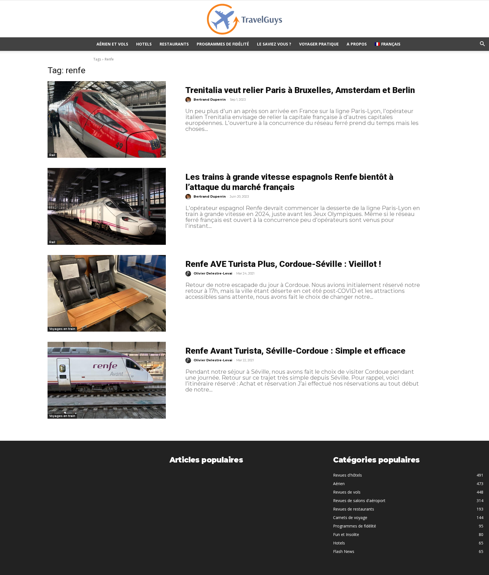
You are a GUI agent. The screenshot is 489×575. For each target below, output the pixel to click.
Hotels (144, 44)
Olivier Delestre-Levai (213, 273)
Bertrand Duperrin (210, 99)
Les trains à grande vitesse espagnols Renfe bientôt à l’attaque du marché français (289, 182)
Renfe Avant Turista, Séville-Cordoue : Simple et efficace (295, 351)
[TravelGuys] (244, 19)
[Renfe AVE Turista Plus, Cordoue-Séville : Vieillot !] (107, 293)
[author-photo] (189, 100)
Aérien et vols (112, 44)
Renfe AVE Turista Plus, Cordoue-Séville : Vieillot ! (283, 264)
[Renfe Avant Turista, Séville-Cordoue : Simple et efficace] (107, 380)
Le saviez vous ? (274, 44)
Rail (52, 155)
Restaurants (174, 44)
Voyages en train (62, 329)
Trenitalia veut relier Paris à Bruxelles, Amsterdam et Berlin (300, 90)
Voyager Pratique (319, 44)
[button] (482, 44)
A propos (357, 44)
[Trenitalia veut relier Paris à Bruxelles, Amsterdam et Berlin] (107, 119)
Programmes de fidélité (223, 44)
